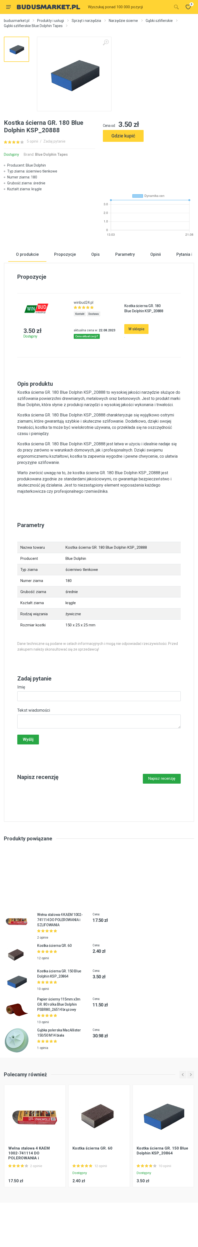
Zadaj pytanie (54, 141)
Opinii (155, 254)
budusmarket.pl (16, 21)
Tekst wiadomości (33, 710)
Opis (95, 254)
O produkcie (27, 254)
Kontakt (79, 314)
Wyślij (28, 739)
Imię (21, 687)
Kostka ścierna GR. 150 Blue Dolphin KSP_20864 (162, 1150)
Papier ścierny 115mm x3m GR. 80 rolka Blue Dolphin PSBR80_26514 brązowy (58, 1004)
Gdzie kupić (123, 135)
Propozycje (65, 254)
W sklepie (136, 329)
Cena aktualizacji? (86, 336)
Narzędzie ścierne (123, 21)
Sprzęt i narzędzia (86, 21)
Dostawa (93, 314)
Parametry (125, 254)
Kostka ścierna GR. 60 (54, 946)
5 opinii (32, 141)
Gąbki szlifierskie (159, 21)
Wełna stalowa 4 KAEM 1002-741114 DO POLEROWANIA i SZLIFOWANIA (59, 920)
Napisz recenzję (161, 778)
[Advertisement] (148, 165)
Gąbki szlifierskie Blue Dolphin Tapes (33, 26)
